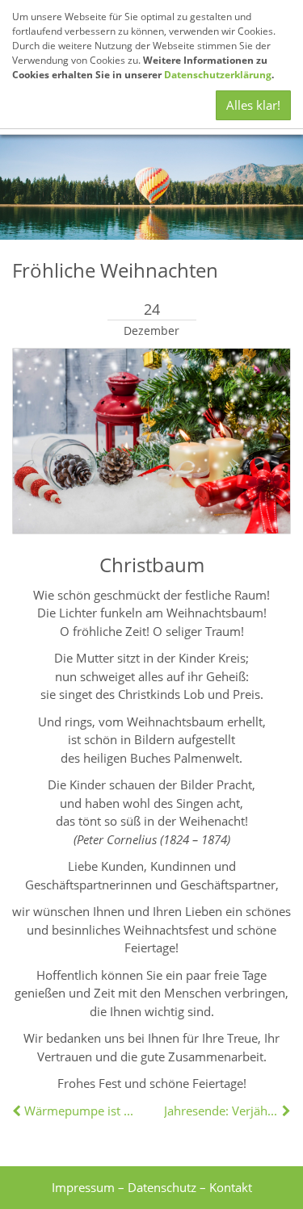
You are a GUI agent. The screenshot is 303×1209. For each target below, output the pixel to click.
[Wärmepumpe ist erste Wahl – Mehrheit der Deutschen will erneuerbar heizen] (18, 1110)
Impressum (83, 1187)
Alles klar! (253, 105)
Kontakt (230, 1187)
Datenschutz (162, 1187)
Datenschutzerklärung (217, 75)
